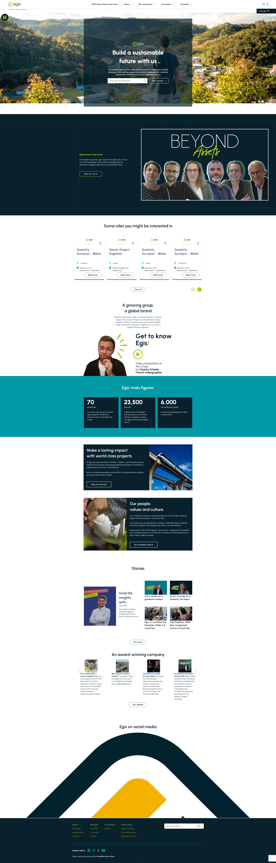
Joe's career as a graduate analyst (154, 597)
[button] (132, 4)
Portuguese (263, 26)
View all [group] (138, 289)
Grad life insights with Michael (126, 597)
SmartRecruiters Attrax (105, 856)
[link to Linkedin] (88, 850)
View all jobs (157, 81)
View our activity (99, 484)
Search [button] (144, 80)
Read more (93, 275)
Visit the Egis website (13, 9)
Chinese (262, 23)
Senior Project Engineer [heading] (119, 251)
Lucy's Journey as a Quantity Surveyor (180, 597)
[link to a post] (100, 606)
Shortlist (100, 243)
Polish (261, 20)
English (261, 14)
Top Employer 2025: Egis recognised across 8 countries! (180, 625)
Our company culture (143, 545)
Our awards (138, 705)
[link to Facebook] (98, 850)
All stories (138, 642)
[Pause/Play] (5, 17)
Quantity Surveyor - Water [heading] (89, 251)
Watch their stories (90, 174)
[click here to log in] (267, 4)
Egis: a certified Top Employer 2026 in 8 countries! (155, 625)
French (261, 17)
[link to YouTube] (103, 850)
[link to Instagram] (93, 850)
